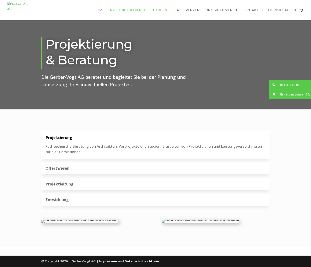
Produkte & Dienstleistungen (138, 10)
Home (99, 10)
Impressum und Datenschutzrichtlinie (129, 261)
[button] (290, 85)
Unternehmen (219, 10)
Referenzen (188, 10)
